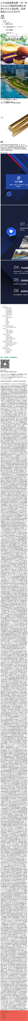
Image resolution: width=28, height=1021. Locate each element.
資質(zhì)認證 (9, 340)
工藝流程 (8, 335)
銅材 (4, 1016)
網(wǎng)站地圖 (7, 378)
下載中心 (5, 347)
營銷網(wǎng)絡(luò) (8, 341)
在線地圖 (8, 351)
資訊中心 (5, 328)
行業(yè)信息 (9, 333)
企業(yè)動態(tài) (10, 331)
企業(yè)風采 (9, 314)
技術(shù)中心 (6, 334)
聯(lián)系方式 (9, 350)
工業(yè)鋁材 (6, 1012)
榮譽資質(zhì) (9, 313)
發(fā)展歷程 (9, 310)
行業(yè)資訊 (9, 330)
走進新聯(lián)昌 (7, 307)
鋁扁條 (4, 1017)
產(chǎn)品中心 (6, 316)
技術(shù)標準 (9, 337)
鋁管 (4, 1019)
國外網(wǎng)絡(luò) (10, 344)
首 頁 (4, 306)
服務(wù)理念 (9, 345)
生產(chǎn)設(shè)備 (10, 338)
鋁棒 (4, 1013)
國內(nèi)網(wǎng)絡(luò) (11, 342)
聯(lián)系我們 (6, 348)
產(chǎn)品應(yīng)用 (8, 325)
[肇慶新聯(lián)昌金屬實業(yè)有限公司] (3, 18)
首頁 (12, 102)
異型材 (4, 1014)
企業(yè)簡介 (9, 308)
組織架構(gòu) (9, 311)
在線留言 (8, 352)
